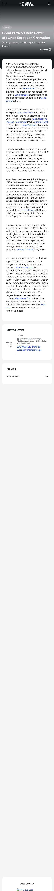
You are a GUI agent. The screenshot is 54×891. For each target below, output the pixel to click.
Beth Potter (28, 88)
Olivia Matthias (28, 124)
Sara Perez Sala (25, 112)
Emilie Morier (28, 210)
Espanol (44, 49)
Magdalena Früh (23, 298)
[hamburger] (4, 4)
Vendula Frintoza (24, 249)
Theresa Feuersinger (16, 121)
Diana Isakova (40, 118)
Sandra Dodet (21, 94)
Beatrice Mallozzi (24, 267)
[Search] (49, 4)
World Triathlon (26, 4)
